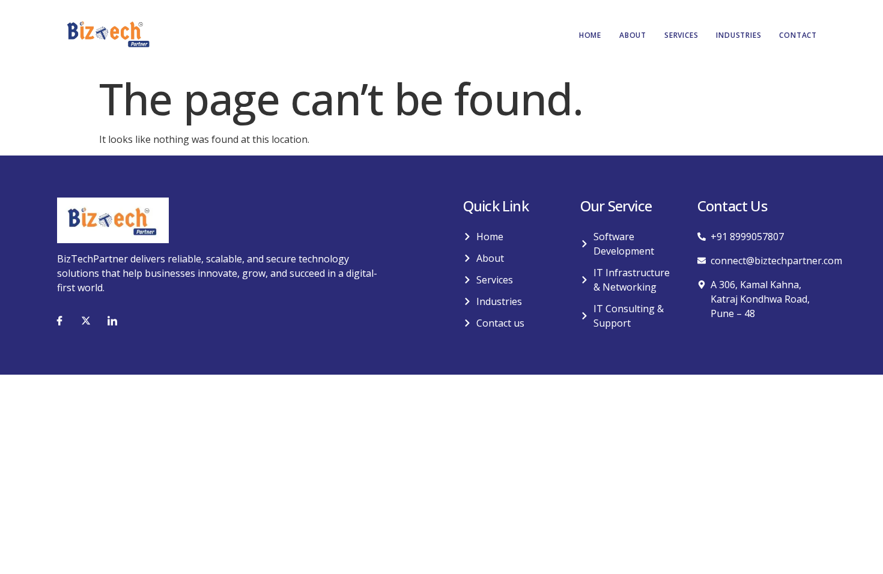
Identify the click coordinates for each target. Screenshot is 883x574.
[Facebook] (59, 321)
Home (590, 35)
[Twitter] (86, 321)
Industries (738, 35)
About (632, 35)
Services (681, 35)
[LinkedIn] (112, 321)
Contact (798, 35)
